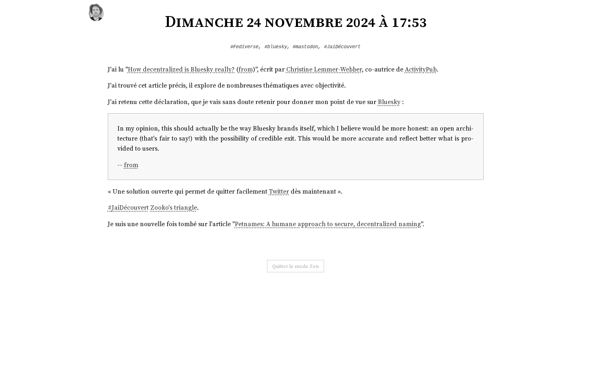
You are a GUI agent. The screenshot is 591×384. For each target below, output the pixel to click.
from (245, 69)
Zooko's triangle (173, 207)
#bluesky (276, 47)
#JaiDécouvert (342, 47)
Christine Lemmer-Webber (324, 69)
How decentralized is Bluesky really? (181, 69)
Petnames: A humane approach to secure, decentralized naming (328, 224)
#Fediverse (244, 47)
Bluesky (389, 102)
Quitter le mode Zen (295, 266)
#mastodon (305, 47)
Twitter (279, 191)
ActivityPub (421, 69)
